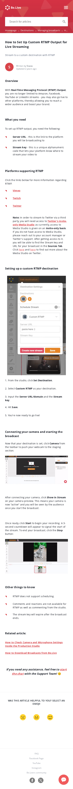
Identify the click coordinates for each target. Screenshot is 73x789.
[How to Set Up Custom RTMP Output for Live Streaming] (13, 9)
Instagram (36, 767)
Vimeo (16, 190)
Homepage (12, 30)
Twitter (17, 205)
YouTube (37, 763)
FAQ (37, 753)
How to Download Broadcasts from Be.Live (31, 653)
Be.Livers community (36, 772)
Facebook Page (36, 758)
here (21, 249)
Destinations (29, 30)
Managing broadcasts (50, 30)
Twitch (17, 198)
